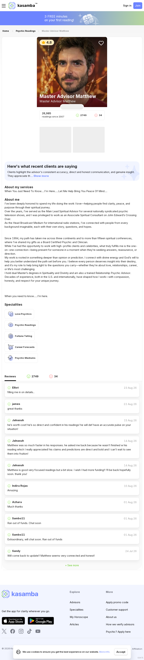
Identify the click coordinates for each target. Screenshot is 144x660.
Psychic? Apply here (118, 631)
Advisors (75, 602)
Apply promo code (117, 602)
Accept (120, 652)
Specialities (76, 609)
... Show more (40, 176)
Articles (74, 624)
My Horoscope (79, 617)
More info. (104, 651)
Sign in (127, 5)
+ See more (72, 565)
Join (137, 5)
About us (111, 617)
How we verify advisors (120, 624)
